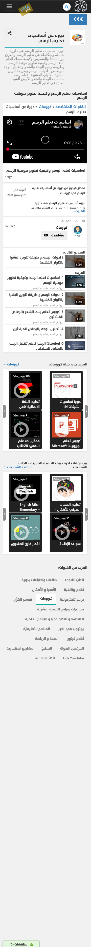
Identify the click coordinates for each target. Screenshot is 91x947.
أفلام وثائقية (74, 590)
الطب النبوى (74, 580)
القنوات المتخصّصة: (72, 221)
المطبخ (46, 648)
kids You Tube (73, 658)
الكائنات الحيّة (45, 658)
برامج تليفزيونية (72, 599)
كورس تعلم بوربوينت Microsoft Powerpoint (66, 431)
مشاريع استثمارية (20, 648)
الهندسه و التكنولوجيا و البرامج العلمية (54, 619)
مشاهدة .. (56, 235)
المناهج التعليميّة (36, 629)
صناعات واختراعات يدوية (39, 580)
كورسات (44, 107)
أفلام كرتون (75, 639)
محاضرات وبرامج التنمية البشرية (60, 609)
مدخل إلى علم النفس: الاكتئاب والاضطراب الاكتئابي (26, 431)
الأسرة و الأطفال (44, 590)
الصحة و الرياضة (47, 639)
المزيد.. (79, 211)
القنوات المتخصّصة (70, 107)
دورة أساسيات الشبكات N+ (67, 392)
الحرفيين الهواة (72, 648)
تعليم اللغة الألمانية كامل (26, 392)
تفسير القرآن (22, 599)
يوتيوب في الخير (71, 629)
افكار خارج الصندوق (25, 531)
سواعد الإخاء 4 (67, 531)
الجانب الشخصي (19, 467)
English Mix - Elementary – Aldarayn (26, 495)
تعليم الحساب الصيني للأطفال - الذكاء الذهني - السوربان (67, 495)
